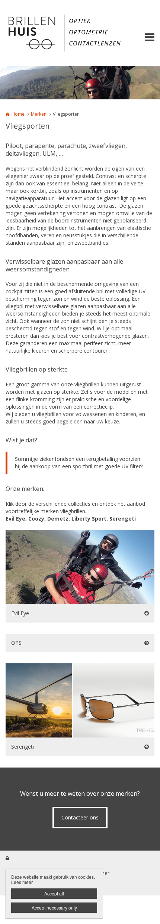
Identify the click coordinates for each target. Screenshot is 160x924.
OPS (16, 642)
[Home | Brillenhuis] (80, 33)
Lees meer (22, 882)
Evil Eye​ (20, 613)
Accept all (54, 893)
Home (18, 114)
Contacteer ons (80, 817)
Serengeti (22, 746)
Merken (39, 114)
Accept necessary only (54, 907)
